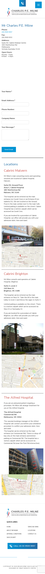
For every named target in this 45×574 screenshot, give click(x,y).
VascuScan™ (11, 537)
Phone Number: (8, 109)
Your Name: (6, 91)
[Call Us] (22, 3)
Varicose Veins (33, 527)
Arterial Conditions (14, 534)
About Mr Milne (12, 530)
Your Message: (8, 127)
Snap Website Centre (27, 568)
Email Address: (8, 100)
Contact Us (32, 534)
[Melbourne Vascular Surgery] (22, 12)
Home (9, 527)
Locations (31, 530)
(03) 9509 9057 (7, 32)
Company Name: (8, 118)
